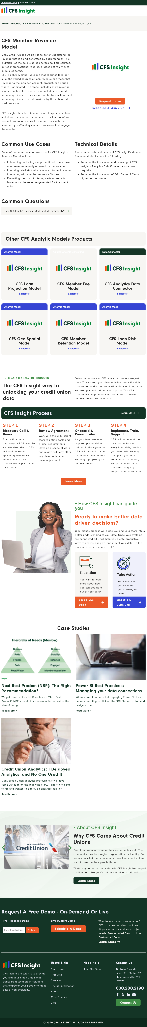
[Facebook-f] (117, 994)
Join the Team (93, 969)
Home (5, 23)
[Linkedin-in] (128, 994)
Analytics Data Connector (107, 166)
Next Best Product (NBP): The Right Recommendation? (36, 688)
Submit (32, 930)
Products (17, 23)
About (54, 991)
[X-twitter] (123, 994)
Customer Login (9, 2)
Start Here (57, 969)
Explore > (24, 293)
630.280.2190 (27, 2)
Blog (54, 1002)
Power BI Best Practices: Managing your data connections (109, 688)
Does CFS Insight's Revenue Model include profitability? (34, 211)
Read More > (9, 710)
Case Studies (59, 997)
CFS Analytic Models (41, 23)
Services (56, 980)
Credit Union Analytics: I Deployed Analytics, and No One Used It (35, 772)
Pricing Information (63, 986)
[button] (142, 10)
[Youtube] (134, 994)
